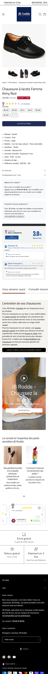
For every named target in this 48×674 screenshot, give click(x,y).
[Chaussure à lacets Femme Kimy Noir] (13, 74)
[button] (39, 14)
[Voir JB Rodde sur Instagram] (4, 657)
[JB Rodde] (24, 14)
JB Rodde (5, 580)
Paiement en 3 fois (12, 2)
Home (4, 82)
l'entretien (19, 308)
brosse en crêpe (31, 333)
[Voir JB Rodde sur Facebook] (9, 657)
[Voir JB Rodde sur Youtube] (14, 657)
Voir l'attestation (12, 237)
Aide (4, 588)
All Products (12, 82)
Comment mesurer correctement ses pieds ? (25, 470)
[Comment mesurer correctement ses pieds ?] (25, 455)
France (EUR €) (10, 664)
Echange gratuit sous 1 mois (11, 175)
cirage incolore (10, 317)
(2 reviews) (25, 104)
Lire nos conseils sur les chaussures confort (24, 350)
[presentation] (23, 496)
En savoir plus (6, 170)
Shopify (24, 668)
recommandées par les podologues (16, 616)
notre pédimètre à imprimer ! (14, 216)
